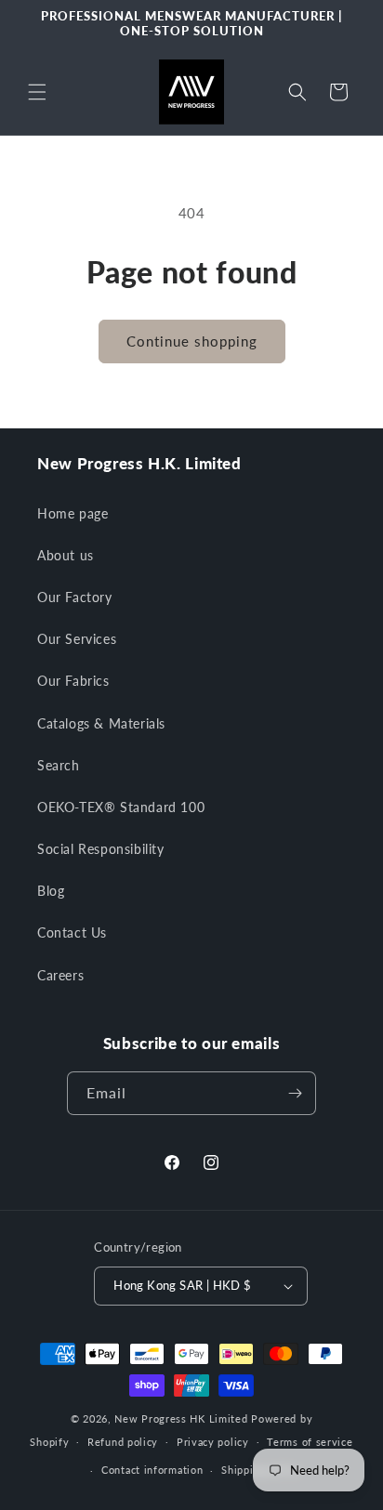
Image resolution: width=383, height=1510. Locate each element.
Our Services (76, 639)
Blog (50, 891)
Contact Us (72, 932)
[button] (37, 92)
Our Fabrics (73, 681)
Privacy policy (213, 1442)
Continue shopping (192, 341)
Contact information (152, 1470)
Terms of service (309, 1442)
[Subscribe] (294, 1093)
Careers (60, 975)
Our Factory (74, 597)
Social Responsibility (101, 849)
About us (65, 555)
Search (58, 765)
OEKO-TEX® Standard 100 (121, 807)
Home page (72, 513)
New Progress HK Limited (180, 1418)
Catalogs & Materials (101, 723)
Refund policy (122, 1442)
